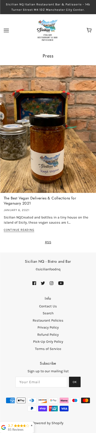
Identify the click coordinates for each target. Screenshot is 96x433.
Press (48, 56)
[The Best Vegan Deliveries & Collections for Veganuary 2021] (48, 131)
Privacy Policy (48, 327)
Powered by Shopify (48, 423)
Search (48, 313)
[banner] (47, 30)
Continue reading (19, 230)
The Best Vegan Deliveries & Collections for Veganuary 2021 (40, 200)
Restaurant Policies (48, 320)
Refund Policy (48, 334)
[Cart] (90, 30)
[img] (34, 283)
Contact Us (48, 306)
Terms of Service (48, 349)
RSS (48, 242)
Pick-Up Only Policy (48, 341)
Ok (75, 382)
